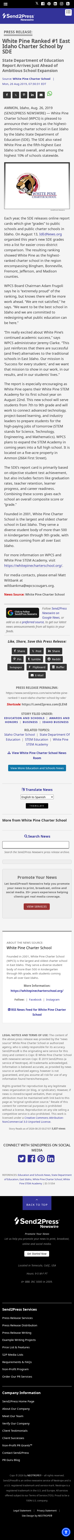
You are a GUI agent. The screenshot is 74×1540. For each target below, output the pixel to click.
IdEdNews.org (50, 234)
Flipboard (37, 667)
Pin (18, 659)
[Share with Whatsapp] (49, 94)
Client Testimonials (15, 1430)
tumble (35, 659)
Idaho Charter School (19, 734)
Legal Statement (22, 1510)
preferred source (33, 622)
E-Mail (38, 675)
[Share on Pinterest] (24, 95)
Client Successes (13, 1438)
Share (20, 651)
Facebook (35, 999)
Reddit (55, 659)
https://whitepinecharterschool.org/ (33, 565)
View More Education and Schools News (37, 768)
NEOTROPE (33, 1475)
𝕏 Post (36, 651)
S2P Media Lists (12, 1354)
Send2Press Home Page (18, 1401)
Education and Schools (24, 718)
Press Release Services (17, 1318)
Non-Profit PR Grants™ (17, 1445)
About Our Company (16, 1408)
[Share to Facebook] (7, 95)
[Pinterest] (49, 3)
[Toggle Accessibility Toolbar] (66, 1532)
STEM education (36, 739)
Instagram (53, 999)
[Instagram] (61, 3)
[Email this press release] (41, 95)
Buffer (60, 667)
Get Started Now (36, 1253)
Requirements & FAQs (17, 1362)
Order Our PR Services (17, 1376)
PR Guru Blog (11, 1460)
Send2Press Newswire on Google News (54, 613)
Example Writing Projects (19, 1340)
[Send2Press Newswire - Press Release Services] (19, 19)
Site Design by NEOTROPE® (37, 1515)
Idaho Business (56, 722)
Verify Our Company (16, 1423)
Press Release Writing (16, 1332)
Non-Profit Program (15, 1369)
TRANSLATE (37, 806)
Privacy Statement (47, 1510)
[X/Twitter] (21, 1161)
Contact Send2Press (15, 1453)
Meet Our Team (12, 1416)
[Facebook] (42, 3)
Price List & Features (16, 1347)
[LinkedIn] (55, 3)
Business (30, 722)
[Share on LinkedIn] (32, 95)
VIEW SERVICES (37, 906)
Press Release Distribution (19, 1325)
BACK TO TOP (37, 1204)
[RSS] (67, 3)
